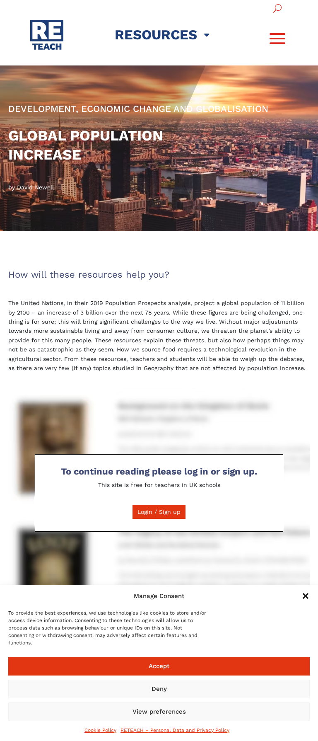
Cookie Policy (100, 730)
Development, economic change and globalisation (138, 109)
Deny (159, 689)
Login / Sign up (159, 512)
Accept (159, 666)
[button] (305, 596)
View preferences (159, 711)
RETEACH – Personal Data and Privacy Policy (174, 730)
